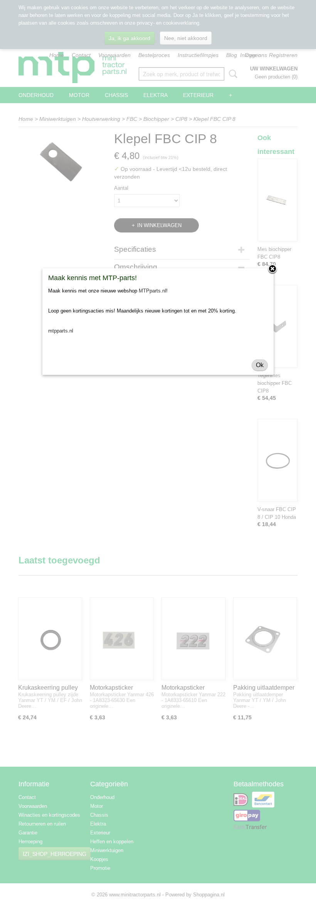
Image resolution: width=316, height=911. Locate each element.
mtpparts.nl (60, 331)
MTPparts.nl (152, 291)
